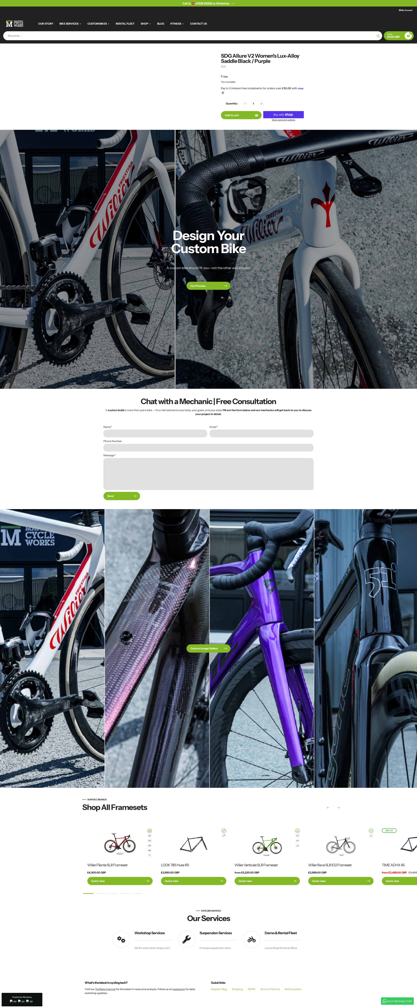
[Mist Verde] (223, 830)
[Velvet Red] (149, 830)
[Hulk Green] (297, 830)
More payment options (283, 119)
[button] (22, 999)
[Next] (338, 807)
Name (107, 427)
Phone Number (112, 441)
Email (214, 427)
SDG (223, 66)
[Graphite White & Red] (149, 845)
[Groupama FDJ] (297, 845)
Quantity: (232, 103)
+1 (149, 855)
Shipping (237, 989)
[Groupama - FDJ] (149, 840)
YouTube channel (105, 989)
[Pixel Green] (371, 835)
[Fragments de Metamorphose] (149, 850)
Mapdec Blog (219, 989)
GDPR (251, 989)
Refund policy (293, 989)
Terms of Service (270, 989)
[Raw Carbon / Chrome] (223, 835)
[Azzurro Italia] (149, 835)
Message (109, 455)
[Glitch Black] (371, 830)
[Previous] (328, 807)
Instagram (179, 989)
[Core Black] (297, 840)
